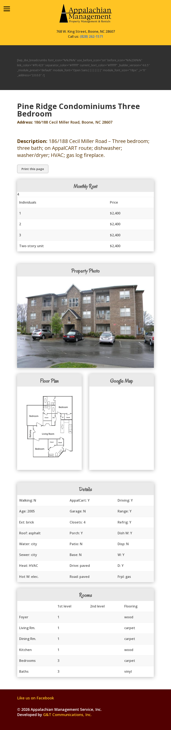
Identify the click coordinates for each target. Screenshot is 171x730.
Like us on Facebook (35, 697)
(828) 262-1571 (91, 36)
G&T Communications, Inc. (67, 714)
